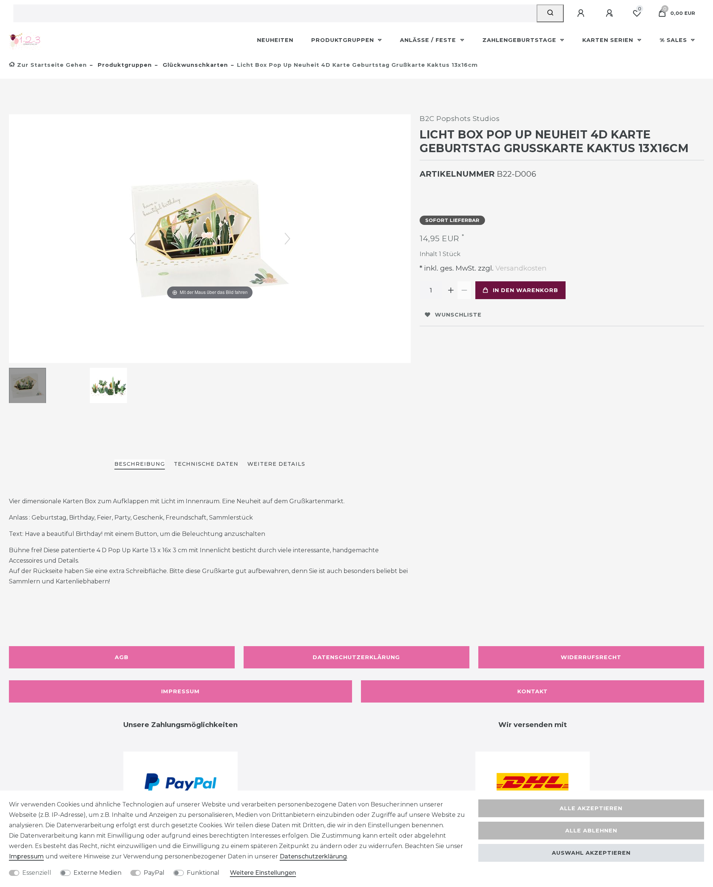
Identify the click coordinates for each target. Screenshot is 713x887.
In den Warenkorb (525, 290)
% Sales (674, 40)
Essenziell (36, 872)
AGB (121, 657)
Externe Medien (97, 872)
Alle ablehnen (591, 830)
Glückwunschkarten (194, 65)
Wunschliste (458, 314)
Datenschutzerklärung (356, 657)
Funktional (203, 872)
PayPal (154, 872)
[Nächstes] (287, 238)
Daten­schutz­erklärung (313, 856)
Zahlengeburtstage (520, 40)
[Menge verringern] (464, 290)
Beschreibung (139, 464)
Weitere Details (276, 464)
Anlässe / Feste (429, 40)
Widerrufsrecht (591, 657)
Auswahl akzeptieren (591, 853)
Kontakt (532, 691)
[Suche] (550, 13)
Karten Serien (608, 40)
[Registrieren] (610, 13)
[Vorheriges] (132, 238)
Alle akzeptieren (591, 808)
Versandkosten (520, 268)
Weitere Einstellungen (263, 872)
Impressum (180, 691)
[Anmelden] (582, 13)
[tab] (139, 464)
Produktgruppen (343, 40)
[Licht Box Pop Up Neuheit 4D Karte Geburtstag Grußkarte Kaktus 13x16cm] (27, 386)
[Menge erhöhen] (451, 290)
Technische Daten (206, 464)
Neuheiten (275, 40)
